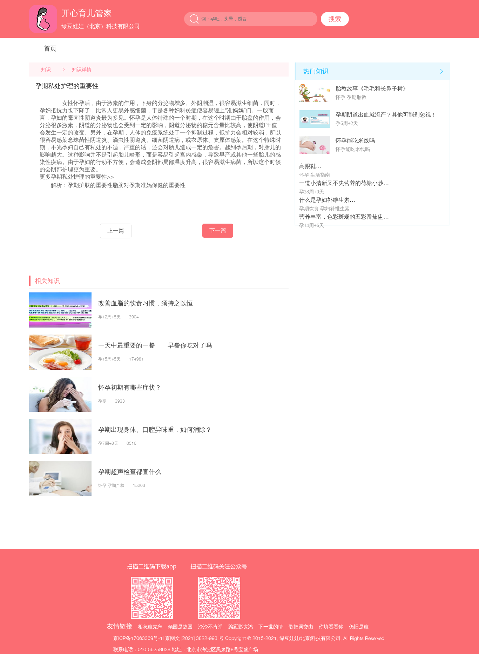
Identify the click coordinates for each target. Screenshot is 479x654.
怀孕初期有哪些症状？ (129, 387)
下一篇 (217, 230)
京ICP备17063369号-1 (138, 638)
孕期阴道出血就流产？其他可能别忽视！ (386, 115)
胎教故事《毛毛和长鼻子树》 (372, 89)
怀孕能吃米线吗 (355, 141)
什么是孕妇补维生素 (324, 200)
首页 (50, 48)
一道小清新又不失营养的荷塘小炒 (341, 183)
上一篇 (115, 230)
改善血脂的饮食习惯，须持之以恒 (145, 303)
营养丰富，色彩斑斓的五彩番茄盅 (341, 217)
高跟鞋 (307, 166)
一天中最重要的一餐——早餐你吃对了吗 (155, 345)
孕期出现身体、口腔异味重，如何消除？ (155, 429)
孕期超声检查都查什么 (129, 471)
